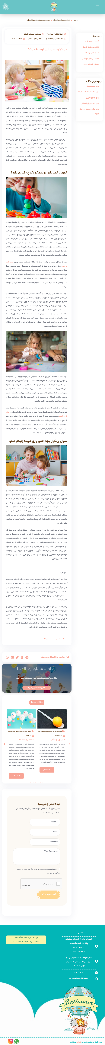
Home (75, 20)
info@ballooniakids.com (79, 978)
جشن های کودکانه (92, 53)
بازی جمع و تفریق (92, 97)
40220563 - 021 (79, 966)
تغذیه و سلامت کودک (61, 20)
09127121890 (78, 972)
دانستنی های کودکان (90, 58)
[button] (26, 657)
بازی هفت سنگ (93, 86)
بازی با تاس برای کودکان (90, 103)
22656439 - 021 (79, 951)
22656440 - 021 (78, 947)
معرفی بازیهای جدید (91, 64)
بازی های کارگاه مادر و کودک (88, 92)
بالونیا (79, 1042)
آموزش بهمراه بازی (92, 41)
